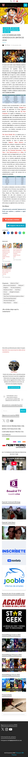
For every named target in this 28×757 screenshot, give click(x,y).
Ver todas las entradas (14, 387)
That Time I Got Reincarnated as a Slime (13, 296)
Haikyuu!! (20, 285)
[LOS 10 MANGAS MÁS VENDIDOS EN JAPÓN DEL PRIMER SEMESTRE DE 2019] (18, 245)
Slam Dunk (6, 294)
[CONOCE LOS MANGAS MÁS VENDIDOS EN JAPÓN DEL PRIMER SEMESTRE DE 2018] (7, 245)
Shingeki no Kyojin (14, 292)
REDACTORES (6, 32)
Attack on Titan (14, 283)
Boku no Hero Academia (10, 285)
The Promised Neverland (10, 298)
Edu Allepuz (8, 45)
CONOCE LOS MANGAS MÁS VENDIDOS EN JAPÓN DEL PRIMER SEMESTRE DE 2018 (6, 253)
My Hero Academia (15, 287)
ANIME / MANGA (15, 28)
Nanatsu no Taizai (8, 289)
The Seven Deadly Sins (9, 300)
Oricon (5, 292)
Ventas (15, 302)
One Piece (17, 289)
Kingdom (6, 287)
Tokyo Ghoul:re (7, 302)
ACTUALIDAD (6, 28)
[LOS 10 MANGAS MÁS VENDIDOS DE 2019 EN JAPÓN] (7, 266)
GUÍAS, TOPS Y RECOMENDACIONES (11, 30)
